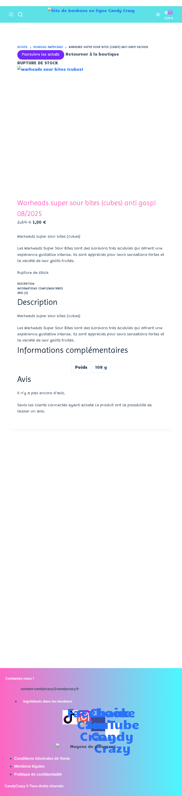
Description (25, 284)
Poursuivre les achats (40, 55)
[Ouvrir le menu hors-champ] (11, 14)
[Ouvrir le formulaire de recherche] (20, 14)
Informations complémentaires (40, 288)
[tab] (90, 284)
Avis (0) (22, 293)
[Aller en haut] (2, 3)
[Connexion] (158, 14)
